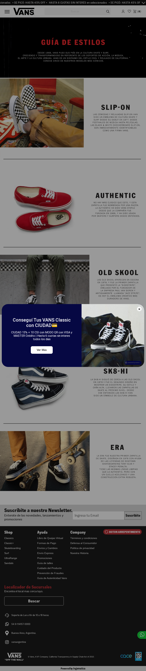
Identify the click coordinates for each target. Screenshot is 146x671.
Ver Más (42, 350)
